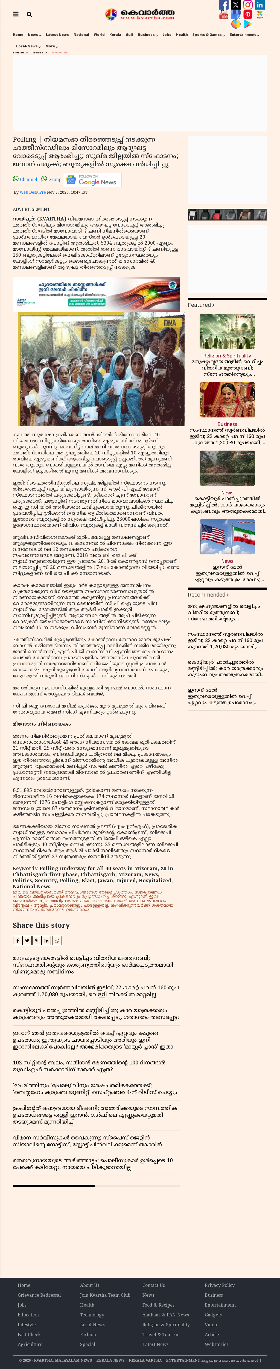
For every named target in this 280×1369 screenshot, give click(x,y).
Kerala (115, 35)
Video (211, 1325)
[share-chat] (237, 24)
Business (146, 35)
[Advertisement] (140, 93)
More (50, 46)
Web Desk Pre (33, 192)
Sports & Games (207, 35)
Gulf (129, 35)
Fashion (88, 1335)
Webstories (216, 1345)
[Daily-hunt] (260, 14)
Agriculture (30, 1345)
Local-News (27, 46)
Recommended (206, 595)
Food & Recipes (158, 1305)
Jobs (167, 35)
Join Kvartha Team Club (105, 1295)
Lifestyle (27, 1325)
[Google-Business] (237, 14)
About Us (89, 1285)
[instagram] (249, 5)
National (81, 35)
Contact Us (153, 1285)
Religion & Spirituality (166, 1325)
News (33, 35)
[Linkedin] (260, 5)
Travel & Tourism (161, 1335)
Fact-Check (29, 1335)
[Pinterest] (249, 14)
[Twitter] (237, 5)
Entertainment (243, 35)
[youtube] (224, 14)
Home (18, 35)
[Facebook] (224, 5)
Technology (92, 1315)
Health (182, 35)
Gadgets (213, 1315)
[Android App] (248, 24)
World (99, 35)
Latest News (57, 35)
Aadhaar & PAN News (165, 1315)
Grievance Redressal (39, 1295)
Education (28, 1315)
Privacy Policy (220, 1285)
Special (87, 1345)
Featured (199, 305)
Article (212, 1335)
